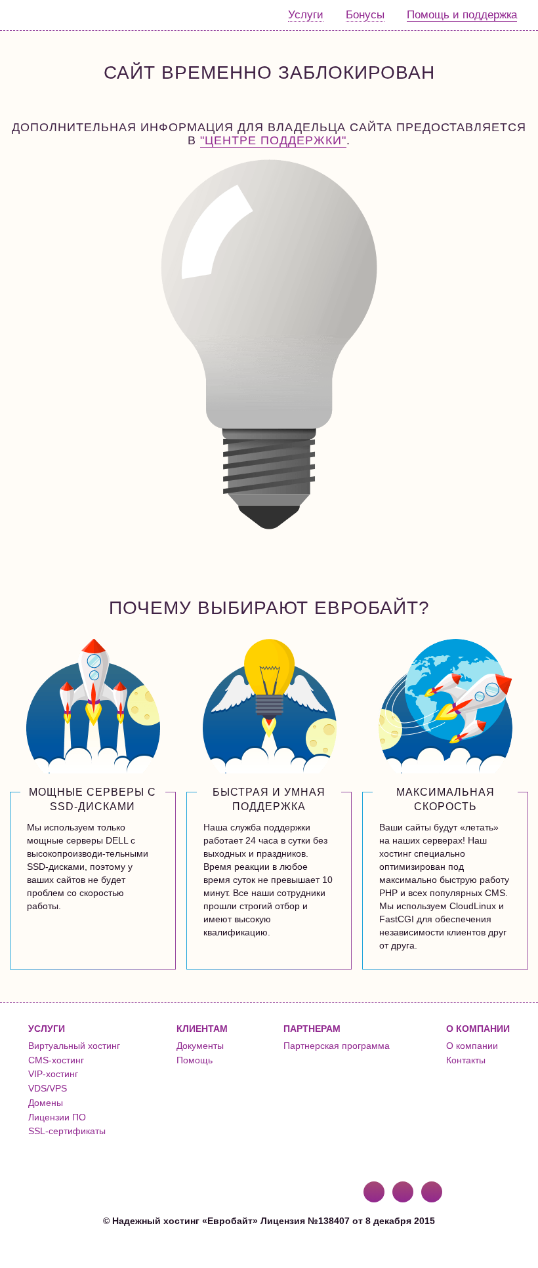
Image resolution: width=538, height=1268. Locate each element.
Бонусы (365, 15)
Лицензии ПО (57, 1117)
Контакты (466, 1060)
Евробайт (63, 15)
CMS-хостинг (56, 1060)
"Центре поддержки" (273, 140)
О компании (472, 1045)
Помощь (194, 1060)
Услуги (305, 15)
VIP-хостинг (53, 1074)
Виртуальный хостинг (74, 1045)
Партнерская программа (336, 1045)
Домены (45, 1102)
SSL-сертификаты (67, 1131)
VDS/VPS (47, 1088)
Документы (200, 1045)
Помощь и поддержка (462, 15)
